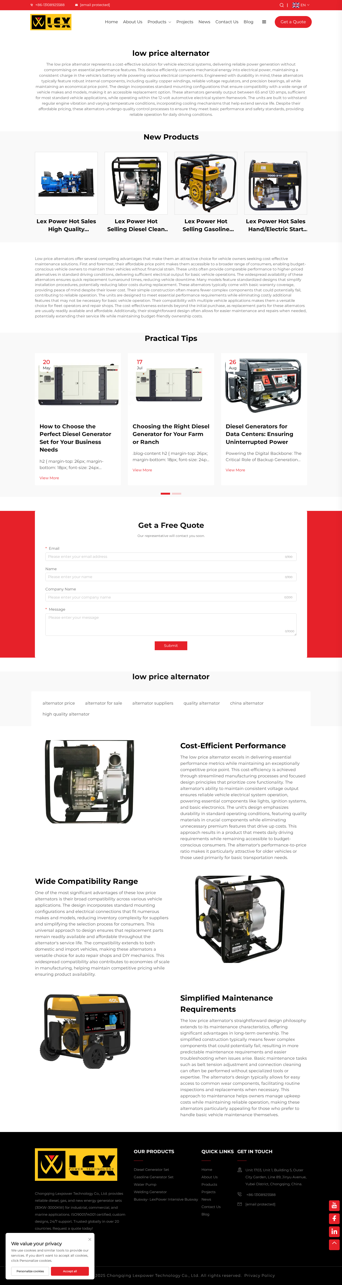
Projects (184, 21)
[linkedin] (334, 1231)
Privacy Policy (259, 1275)
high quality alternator (66, 714)
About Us (132, 21)
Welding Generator (150, 1192)
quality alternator (202, 703)
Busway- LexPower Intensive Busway (166, 1199)
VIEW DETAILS (66, 183)
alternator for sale (103, 703)
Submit (171, 645)
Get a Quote (293, 21)
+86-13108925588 (50, 5)
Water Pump (145, 1184)
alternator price (59, 703)
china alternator (247, 703)
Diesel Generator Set (151, 1169)
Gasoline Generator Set (154, 1177)
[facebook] (334, 1218)
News (204, 21)
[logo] (50, 22)
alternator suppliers (152, 703)
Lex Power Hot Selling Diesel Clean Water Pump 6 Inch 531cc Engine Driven (136, 225)
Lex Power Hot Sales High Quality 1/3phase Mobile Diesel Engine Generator (66, 225)
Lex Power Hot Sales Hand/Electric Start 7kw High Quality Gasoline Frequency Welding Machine (275, 225)
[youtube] (334, 1205)
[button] (165, 494)
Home (111, 21)
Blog (248, 21)
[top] (334, 1244)
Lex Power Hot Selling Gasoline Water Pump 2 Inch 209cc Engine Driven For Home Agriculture (206, 225)
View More (49, 478)
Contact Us (226, 21)
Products (157, 21)
